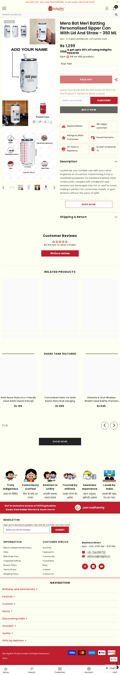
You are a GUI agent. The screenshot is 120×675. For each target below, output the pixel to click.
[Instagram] (93, 566)
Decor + (7, 611)
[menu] (4, 8)
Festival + (8, 596)
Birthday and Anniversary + (20, 589)
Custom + (8, 604)
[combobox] (57, 14)
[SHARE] (115, 79)
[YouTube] (102, 566)
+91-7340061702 (96, 552)
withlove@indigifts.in (98, 556)
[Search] (60, 14)
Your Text (66, 63)
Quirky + (7, 633)
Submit (60, 529)
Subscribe (104, 100)
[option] (12, 187)
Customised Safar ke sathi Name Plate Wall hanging (60, 399)
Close (117, 2)
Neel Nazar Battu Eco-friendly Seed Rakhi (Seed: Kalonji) (18, 399)
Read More (89, 204)
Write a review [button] (60, 253)
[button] (3, 187)
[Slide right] (114, 425)
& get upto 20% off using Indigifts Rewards (86, 51)
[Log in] (107, 8)
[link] (20, 331)
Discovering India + (14, 618)
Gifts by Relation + (14, 640)
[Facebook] (85, 566)
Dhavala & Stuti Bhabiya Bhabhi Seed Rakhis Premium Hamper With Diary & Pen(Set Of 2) (102, 399)
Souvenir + (9, 626)
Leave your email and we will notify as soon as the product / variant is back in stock (87, 91)
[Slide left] (105, 425)
